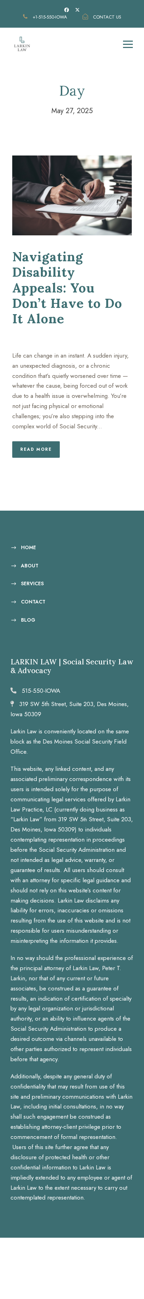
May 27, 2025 (39, 337)
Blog (117, 337)
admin (83, 337)
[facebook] (66, 10)
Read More (36, 449)
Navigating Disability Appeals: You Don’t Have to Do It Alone (67, 287)
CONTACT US (106, 17)
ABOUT (29, 565)
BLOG (28, 619)
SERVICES (32, 583)
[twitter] (77, 10)
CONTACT (33, 601)
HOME (28, 547)
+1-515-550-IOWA (50, 17)
